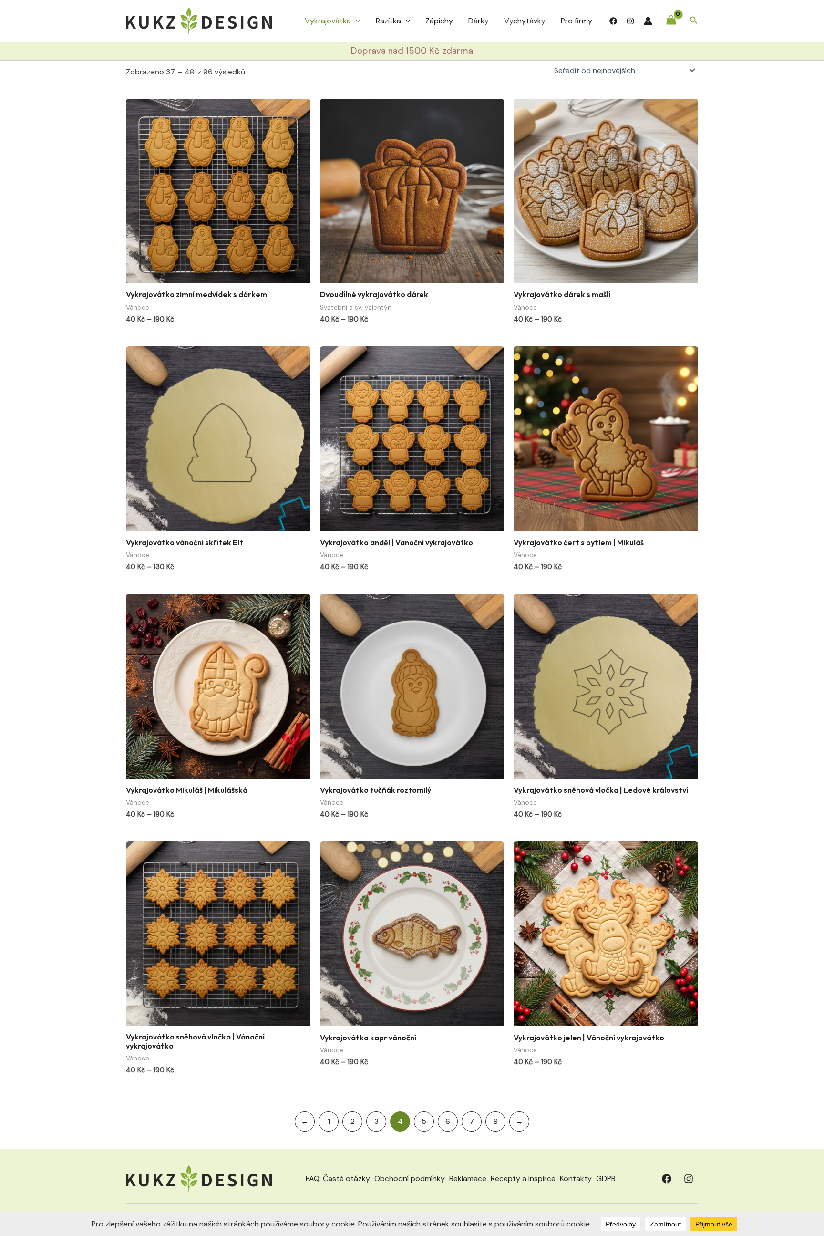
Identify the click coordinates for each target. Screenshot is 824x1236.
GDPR (606, 1179)
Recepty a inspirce (523, 1179)
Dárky (478, 21)
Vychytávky (525, 21)
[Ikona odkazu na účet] (648, 21)
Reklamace (467, 1179)
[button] (355, 21)
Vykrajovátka (328, 21)
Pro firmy (576, 21)
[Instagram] (630, 21)
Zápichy (439, 21)
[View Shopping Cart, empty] (671, 21)
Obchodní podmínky (409, 1179)
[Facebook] (613, 21)
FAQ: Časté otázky (338, 1179)
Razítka (388, 21)
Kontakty (576, 1179)
